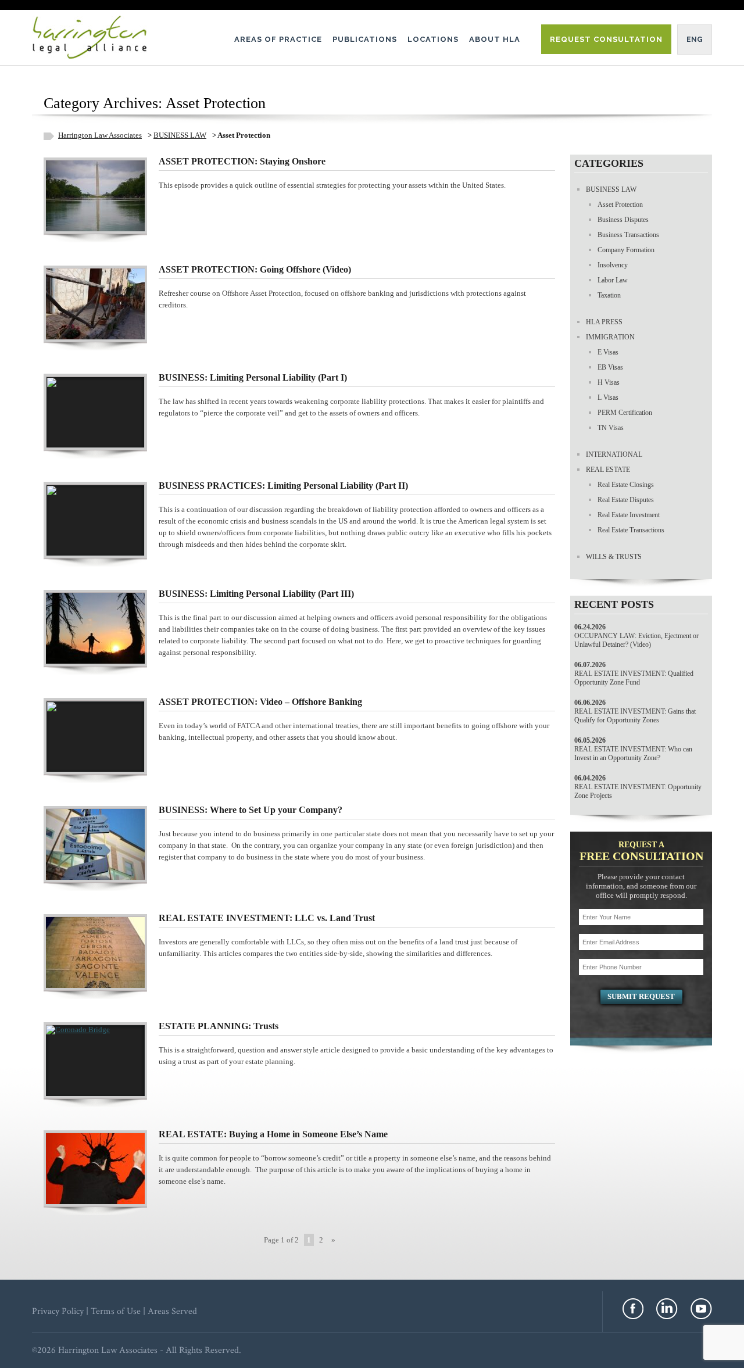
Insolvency (613, 265)
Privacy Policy (58, 1311)
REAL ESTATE (608, 469)
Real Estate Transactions (631, 530)
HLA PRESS (604, 322)
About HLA (494, 39)
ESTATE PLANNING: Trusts (218, 1026)
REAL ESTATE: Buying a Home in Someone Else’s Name (273, 1134)
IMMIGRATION (610, 337)
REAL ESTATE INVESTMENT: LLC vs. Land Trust (267, 918)
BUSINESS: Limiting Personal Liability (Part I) (253, 377)
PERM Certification (625, 413)
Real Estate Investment (629, 515)
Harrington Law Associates (100, 135)
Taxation (609, 295)
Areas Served (172, 1311)
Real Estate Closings (626, 485)
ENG (694, 39)
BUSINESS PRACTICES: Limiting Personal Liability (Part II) (283, 485)
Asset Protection (620, 204)
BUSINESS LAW (179, 135)
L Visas (608, 397)
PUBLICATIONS (364, 39)
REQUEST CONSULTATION (606, 39)
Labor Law (613, 280)
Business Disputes (623, 220)
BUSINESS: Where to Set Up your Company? (250, 810)
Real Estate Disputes (626, 500)
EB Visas (610, 367)
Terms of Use (116, 1311)
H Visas (609, 382)
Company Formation (626, 250)
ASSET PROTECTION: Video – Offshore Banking (260, 702)
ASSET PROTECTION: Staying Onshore (242, 161)
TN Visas (611, 428)
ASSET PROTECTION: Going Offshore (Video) (255, 269)
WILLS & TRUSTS (614, 557)
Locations (433, 39)
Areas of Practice (278, 39)
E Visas (608, 352)
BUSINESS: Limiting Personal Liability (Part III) (256, 594)
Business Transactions (628, 235)
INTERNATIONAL (614, 454)
